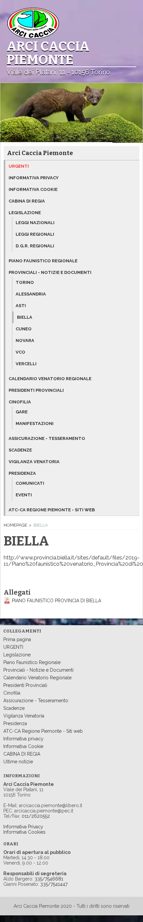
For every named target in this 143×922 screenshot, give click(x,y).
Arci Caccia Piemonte (40, 153)
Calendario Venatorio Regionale (37, 677)
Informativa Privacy (23, 826)
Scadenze (14, 708)
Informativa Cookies (24, 832)
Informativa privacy (23, 738)
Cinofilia (20, 401)
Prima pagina (17, 639)
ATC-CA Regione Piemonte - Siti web (43, 731)
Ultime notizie (18, 761)
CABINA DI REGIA (21, 754)
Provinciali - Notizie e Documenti (50, 272)
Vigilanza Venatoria (23, 715)
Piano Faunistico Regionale (32, 662)
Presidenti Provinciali (25, 685)
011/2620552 (35, 816)
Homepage (15, 525)
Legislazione (25, 212)
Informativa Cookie (23, 746)
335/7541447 (54, 884)
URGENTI (13, 647)
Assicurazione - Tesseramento (35, 700)
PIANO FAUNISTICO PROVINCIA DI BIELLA (56, 600)
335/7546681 (49, 878)
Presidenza (22, 473)
